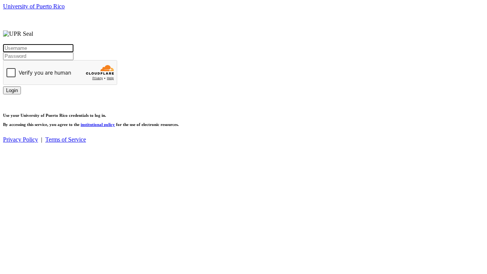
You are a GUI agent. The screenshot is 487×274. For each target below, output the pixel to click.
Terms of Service (65, 139)
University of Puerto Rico (34, 6)
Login (12, 90)
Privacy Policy (20, 139)
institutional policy (98, 124)
